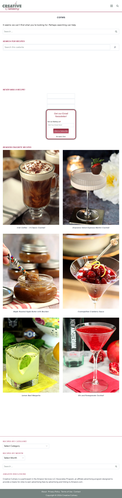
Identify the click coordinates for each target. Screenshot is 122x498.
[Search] (115, 47)
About (44, 492)
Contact (77, 492)
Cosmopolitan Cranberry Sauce (91, 312)
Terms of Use (66, 492)
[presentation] (31, 187)
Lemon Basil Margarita (31, 396)
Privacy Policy (54, 492)
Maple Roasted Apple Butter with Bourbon (31, 312)
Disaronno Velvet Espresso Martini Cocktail (91, 228)
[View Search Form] (117, 6)
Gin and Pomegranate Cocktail (91, 396)
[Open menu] (111, 6)
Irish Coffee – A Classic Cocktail (31, 228)
